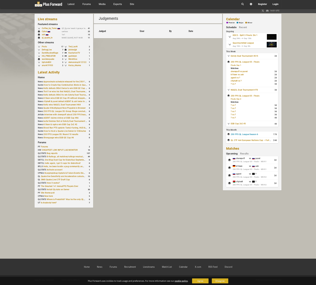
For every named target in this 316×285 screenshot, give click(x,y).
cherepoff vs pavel (239, 71)
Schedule (231, 27)
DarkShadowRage (50, 53)
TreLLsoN (73, 46)
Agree (200, 280)
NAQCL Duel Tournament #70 (244, 90)
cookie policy (181, 280)
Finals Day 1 (236, 65)
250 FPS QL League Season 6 (244, 134)
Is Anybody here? (49, 203)
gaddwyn (72, 56)
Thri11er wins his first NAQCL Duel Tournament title (67, 91)
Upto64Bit (46, 62)
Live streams (47, 19)
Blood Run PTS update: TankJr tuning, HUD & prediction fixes (71, 128)
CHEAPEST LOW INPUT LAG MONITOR (60, 150)
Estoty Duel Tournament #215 (244, 56)
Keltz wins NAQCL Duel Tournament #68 (62, 105)
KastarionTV (74, 53)
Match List (167, 266)
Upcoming (232, 153)
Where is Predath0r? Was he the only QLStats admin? (71, 199)
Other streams (46, 42)
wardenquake (48, 59)
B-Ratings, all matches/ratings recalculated (67, 156)
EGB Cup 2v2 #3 (238, 123)
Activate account (54, 170)
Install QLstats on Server (58, 189)
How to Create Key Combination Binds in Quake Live (68, 85)
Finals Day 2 (236, 99)
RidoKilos (72, 59)
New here (48, 196)
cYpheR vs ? (236, 81)
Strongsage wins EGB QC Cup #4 (58, 137)
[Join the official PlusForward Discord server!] (267, 10)
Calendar (233, 19)
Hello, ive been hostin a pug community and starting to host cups (73, 166)
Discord (228, 266)
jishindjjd (72, 50)
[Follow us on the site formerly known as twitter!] (263, 10)
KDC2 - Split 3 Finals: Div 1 (245, 35)
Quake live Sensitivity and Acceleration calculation (64, 176)
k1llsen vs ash (237, 74)
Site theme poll (48, 193)
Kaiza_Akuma (74, 65)
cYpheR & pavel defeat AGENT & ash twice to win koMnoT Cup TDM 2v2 (76, 101)
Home (41, 77)
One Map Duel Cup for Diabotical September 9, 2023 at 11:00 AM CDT (77, 160)
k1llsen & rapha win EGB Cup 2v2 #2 (60, 124)
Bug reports (52, 153)
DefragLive (47, 50)
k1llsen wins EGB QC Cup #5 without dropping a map (67, 98)
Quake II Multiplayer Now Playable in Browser (64, 108)
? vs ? (233, 84)
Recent (243, 27)
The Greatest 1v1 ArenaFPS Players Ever (59, 186)
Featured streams (48, 24)
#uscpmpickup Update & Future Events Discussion (67, 173)
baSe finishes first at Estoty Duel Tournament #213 (66, 121)
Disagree (219, 280)
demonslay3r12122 (77, 62)
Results (244, 153)
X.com (198, 266)
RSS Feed (212, 266)
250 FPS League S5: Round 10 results (60, 134)
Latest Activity (49, 72)
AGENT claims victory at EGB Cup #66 (61, 118)
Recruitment (130, 266)
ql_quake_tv (47, 38)
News (99, 266)
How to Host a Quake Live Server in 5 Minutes (65, 131)
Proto (44, 46)
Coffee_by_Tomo (49, 28)
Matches (232, 148)
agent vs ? (235, 78)
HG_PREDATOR (49, 56)
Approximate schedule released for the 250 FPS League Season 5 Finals (76, 82)
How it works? (53, 183)
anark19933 (47, 65)
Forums (42, 142)
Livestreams (149, 266)
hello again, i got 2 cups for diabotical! (62, 163)
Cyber (45, 31)
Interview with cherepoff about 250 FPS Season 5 (67, 114)
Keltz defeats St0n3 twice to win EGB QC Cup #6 (65, 88)
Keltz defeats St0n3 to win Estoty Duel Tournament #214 (69, 95)
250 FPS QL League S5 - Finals (245, 62)
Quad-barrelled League (243, 43)
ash (44, 34)
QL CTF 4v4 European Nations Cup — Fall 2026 (252, 140)
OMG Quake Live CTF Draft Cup (55, 179)
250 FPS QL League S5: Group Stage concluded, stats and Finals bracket (77, 111)
